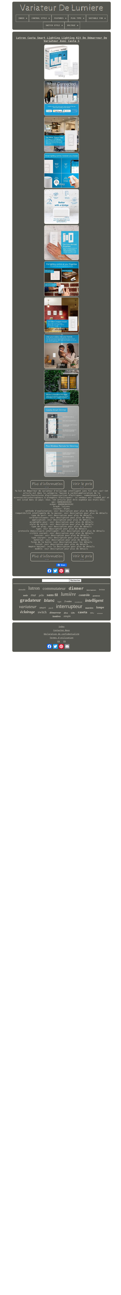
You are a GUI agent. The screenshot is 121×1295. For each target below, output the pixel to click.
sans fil (52, 595)
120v (73, 613)
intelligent (94, 600)
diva (66, 613)
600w (92, 613)
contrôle (84, 595)
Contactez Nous (61, 630)
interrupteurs (91, 590)
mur (33, 595)
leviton (102, 589)
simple (67, 616)
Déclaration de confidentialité (61, 634)
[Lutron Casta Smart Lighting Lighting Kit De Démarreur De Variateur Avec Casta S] (61, 62)
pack (51, 608)
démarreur (55, 612)
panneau (96, 596)
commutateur (54, 588)
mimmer (100, 613)
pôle (41, 595)
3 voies (68, 601)
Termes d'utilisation (61, 638)
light (59, 602)
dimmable (21, 590)
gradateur (30, 600)
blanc (49, 600)
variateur (27, 606)
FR (64, 641)
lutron (34, 588)
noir (25, 595)
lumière (68, 594)
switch (42, 612)
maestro (89, 608)
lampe (100, 607)
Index (61, 626)
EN (58, 641)
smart (42, 607)
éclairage (27, 612)
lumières (57, 616)
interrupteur (69, 606)
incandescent (78, 602)
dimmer (76, 588)
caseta (82, 612)
